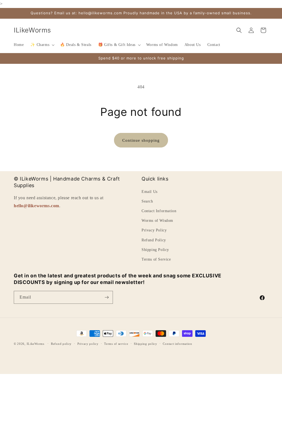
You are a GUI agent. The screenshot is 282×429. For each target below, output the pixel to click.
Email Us (150, 192)
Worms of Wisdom (157, 220)
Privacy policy (88, 343)
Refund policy (61, 343)
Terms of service (116, 343)
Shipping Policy (155, 250)
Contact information (177, 343)
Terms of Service (156, 259)
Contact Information (159, 211)
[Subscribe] (107, 297)
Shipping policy (145, 343)
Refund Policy (154, 240)
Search (147, 201)
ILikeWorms (35, 343)
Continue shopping (141, 140)
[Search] (239, 30)
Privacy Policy (154, 230)
